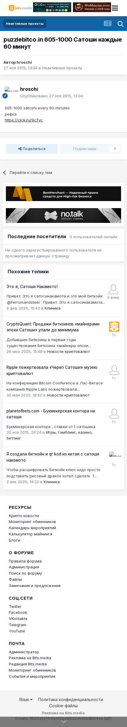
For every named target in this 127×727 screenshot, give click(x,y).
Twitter (15, 606)
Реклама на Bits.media (30, 657)
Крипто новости (24, 515)
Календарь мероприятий (32, 527)
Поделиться (33, 148)
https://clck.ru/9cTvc (24, 120)
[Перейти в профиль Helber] (114, 457)
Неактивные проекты (62, 67)
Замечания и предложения (35, 585)
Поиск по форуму (25, 573)
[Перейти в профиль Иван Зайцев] (113, 289)
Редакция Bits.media (28, 664)
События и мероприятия (32, 676)
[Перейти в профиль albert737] (114, 414)
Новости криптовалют (68, 351)
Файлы (15, 579)
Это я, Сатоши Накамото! (32, 286)
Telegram (17, 624)
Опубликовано (51, 95)
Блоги (14, 540)
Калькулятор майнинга (30, 534)
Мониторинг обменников (32, 521)
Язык (24, 699)
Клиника (53, 308)
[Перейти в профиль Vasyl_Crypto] (114, 370)
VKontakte (18, 618)
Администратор (24, 651)
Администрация (24, 567)
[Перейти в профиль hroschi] (11, 92)
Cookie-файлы (63, 705)
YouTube (17, 631)
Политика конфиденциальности (70, 699)
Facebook (18, 612)
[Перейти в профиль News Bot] (114, 327)
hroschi (24, 62)
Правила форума (25, 561)
